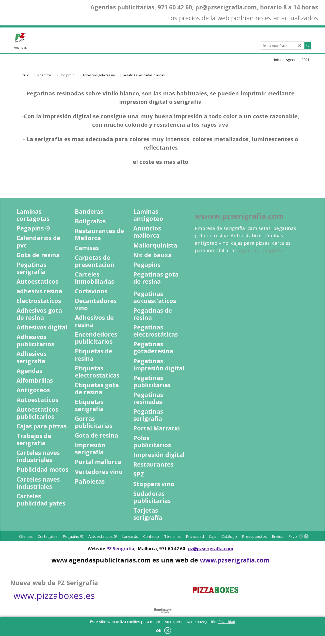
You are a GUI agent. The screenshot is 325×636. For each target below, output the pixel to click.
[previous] (301, 536)
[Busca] (307, 45)
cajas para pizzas (250, 243)
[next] (306, 536)
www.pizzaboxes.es (54, 595)
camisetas (259, 228)
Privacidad (226, 621)
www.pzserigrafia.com (235, 560)
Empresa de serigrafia (220, 228)
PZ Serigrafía (120, 549)
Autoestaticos (247, 235)
